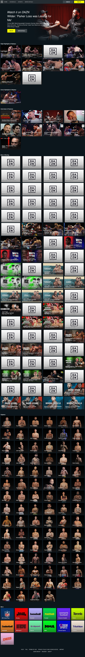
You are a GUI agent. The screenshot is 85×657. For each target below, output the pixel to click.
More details (29, 1)
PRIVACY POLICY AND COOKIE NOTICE (48, 649)
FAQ (26, 649)
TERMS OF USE (33, 649)
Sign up (79, 2)
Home (5, 1)
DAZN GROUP (36, 651)
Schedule (13, 1)
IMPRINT (62, 649)
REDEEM (44, 651)
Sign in (68, 2)
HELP (22, 649)
